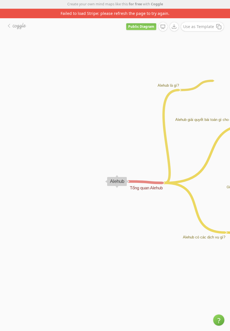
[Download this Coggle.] (174, 26)
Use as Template (198, 26)
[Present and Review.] (162, 26)
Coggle (157, 4)
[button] (218, 320)
